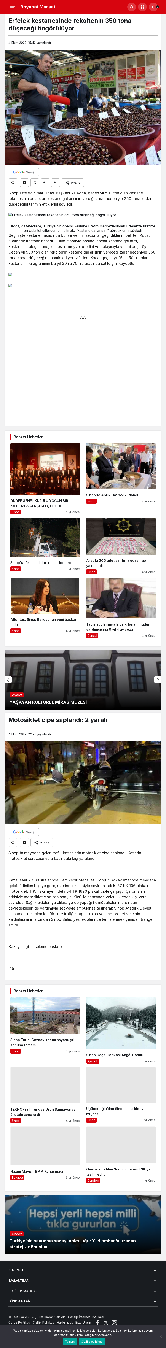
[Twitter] (106, 1322)
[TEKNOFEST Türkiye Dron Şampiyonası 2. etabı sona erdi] (45, 1095)
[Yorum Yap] (34, 182)
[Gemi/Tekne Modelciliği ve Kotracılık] (83, 680)
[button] (142, 7)
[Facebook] (97, 1322)
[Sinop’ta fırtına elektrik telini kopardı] (45, 546)
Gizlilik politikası (92, 1341)
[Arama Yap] (131, 7)
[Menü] (12, 7)
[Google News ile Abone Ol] (24, 172)
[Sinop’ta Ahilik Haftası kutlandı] (121, 478)
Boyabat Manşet (38, 7)
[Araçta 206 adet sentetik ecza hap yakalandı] (121, 546)
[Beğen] (13, 182)
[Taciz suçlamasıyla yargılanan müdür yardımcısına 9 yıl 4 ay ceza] (121, 608)
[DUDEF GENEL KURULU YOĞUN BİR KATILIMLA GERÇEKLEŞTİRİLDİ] (45, 478)
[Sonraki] (157, 679)
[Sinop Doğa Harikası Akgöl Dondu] (121, 1030)
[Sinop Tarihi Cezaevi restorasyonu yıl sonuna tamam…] (45, 1030)
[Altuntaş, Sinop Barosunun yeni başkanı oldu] (45, 608)
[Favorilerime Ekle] (24, 182)
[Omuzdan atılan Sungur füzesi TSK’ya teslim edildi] (121, 1154)
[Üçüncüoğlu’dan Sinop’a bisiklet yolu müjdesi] (121, 1095)
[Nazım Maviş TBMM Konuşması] (45, 1154)
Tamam (70, 1341)
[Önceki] (8, 679)
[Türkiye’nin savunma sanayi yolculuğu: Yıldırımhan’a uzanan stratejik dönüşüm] (83, 1224)
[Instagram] (114, 1322)
